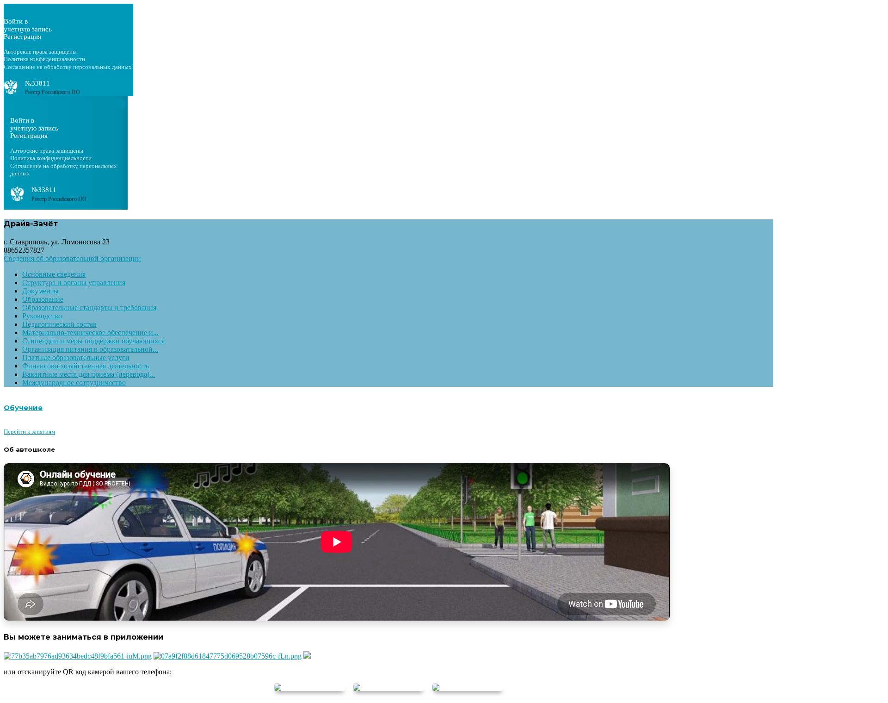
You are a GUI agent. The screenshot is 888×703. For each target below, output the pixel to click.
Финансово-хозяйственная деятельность (85, 366)
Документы (40, 291)
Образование (42, 299)
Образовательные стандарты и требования (89, 307)
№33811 (37, 83)
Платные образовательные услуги (76, 357)
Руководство (42, 316)
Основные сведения (54, 274)
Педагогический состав (59, 324)
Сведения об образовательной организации (72, 258)
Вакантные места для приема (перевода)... (88, 374)
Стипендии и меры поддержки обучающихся (93, 341)
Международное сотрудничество (74, 382)
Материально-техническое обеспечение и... (90, 332)
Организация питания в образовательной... (90, 349)
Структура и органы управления (73, 282)
